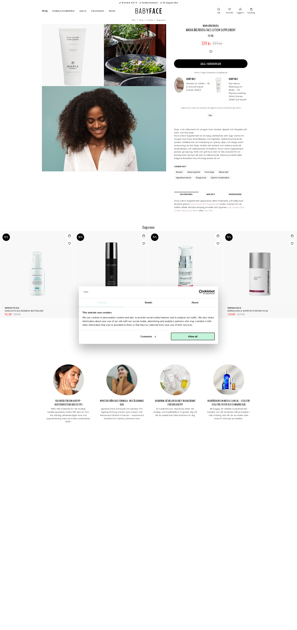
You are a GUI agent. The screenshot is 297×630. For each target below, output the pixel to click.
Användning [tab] (186, 194)
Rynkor (179, 172)
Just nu (82, 10)
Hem (134, 20)
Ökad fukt (223, 172)
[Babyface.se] (148, 11)
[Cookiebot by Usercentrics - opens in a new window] (201, 292)
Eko (210, 115)
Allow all (192, 336)
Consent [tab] (102, 302)
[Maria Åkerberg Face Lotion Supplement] (135, 55)
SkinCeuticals (12, 308)
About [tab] (195, 302)
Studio (112, 10)
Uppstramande (183, 177)
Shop (45, 10)
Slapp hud (201, 177)
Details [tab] (148, 302)
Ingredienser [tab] (235, 194)
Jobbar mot (180, 166)
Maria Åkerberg (211, 26)
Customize (146, 336)
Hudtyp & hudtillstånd (63, 10)
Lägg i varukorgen (210, 64)
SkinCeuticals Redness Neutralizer (24, 311)
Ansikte (150, 20)
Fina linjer (209, 172)
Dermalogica (234, 308)
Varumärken (97, 10)
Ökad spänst (193, 172)
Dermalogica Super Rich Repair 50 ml (248, 311)
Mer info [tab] (211, 194)
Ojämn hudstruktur (220, 177)
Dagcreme (160, 20)
